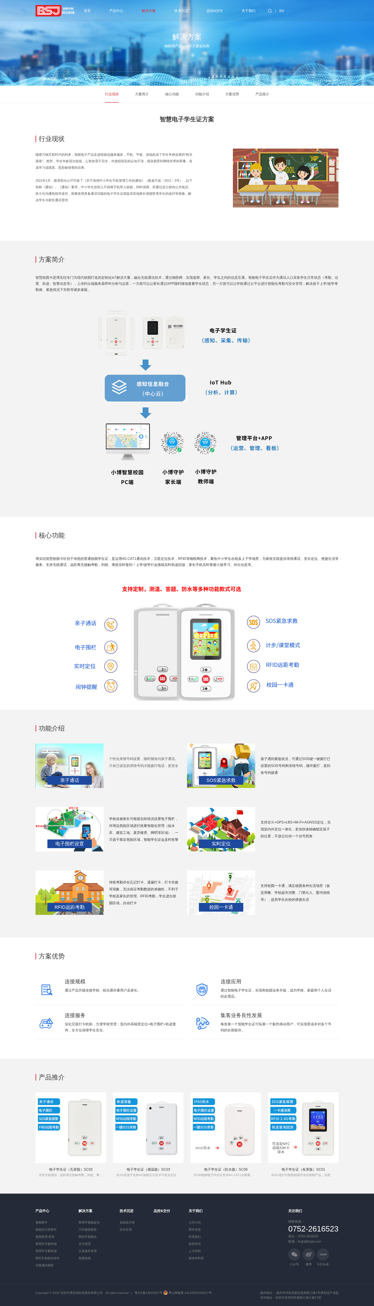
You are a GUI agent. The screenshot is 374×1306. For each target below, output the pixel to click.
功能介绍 (202, 94)
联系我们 (195, 1236)
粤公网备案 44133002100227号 (190, 1293)
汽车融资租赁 (88, 1229)
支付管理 (85, 1244)
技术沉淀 (181, 11)
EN (281, 11)
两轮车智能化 (88, 1236)
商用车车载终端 (46, 1251)
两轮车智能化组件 (47, 1258)
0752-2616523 (313, 1228)
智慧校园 (70, 78)
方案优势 (232, 94)
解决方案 (149, 11)
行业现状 (112, 94)
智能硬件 (41, 1222)
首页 (87, 11)
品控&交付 (215, 11)
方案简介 (142, 94)
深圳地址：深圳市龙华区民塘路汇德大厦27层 (290, 1297)
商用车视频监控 (89, 1222)
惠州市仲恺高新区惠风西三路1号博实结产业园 (307, 1293)
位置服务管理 (88, 1251)
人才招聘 (195, 1251)
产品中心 (116, 11)
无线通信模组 (44, 1265)
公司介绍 (195, 1222)
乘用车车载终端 (46, 1244)
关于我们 (248, 11)
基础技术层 (127, 1222)
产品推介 (262, 94)
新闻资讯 (195, 1244)
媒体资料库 (196, 1258)
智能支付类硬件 (46, 1229)
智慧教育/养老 (45, 1236)
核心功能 (172, 94)
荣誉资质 (195, 1229)
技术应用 (126, 1229)
